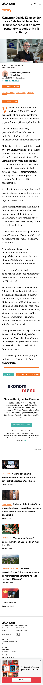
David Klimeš (15, 73)
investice (30, 92)
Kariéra (4, 647)
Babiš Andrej (21, 92)
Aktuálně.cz (15, 75)
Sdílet (10, 374)
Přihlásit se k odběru (21, 425)
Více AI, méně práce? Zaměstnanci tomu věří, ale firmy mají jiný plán (20, 541)
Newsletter (5, 649)
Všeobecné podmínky (9, 652)
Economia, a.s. (22, 625)
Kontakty (5, 639)
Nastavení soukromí (8, 657)
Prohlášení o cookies (9, 655)
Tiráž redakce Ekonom (9, 641)
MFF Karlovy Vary (8, 92)
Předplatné (5, 644)
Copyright (5, 625)
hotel (4, 96)
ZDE (25, 440)
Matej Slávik (10, 68)
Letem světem (9, 602)
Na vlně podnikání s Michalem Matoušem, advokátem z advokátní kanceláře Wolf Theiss (19, 477)
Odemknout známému (29, 374)
